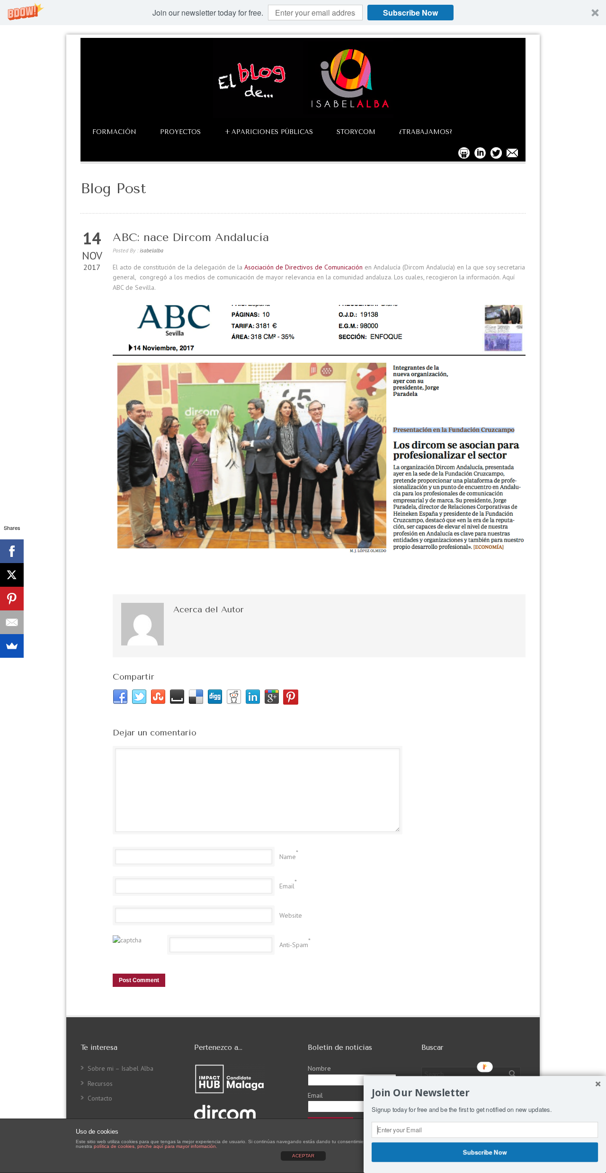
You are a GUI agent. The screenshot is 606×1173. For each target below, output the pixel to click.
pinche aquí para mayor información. (177, 1146)
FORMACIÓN (114, 131)
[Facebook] (12, 551)
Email (286, 886)
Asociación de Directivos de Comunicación (303, 267)
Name (287, 856)
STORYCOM (356, 131)
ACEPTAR (303, 1155)
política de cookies (114, 1146)
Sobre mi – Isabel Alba (120, 1068)
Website (290, 915)
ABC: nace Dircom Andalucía (191, 237)
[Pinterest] (12, 598)
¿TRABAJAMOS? (425, 131)
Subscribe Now (410, 12)
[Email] (12, 622)
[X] (12, 575)
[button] (303, 12)
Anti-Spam (293, 944)
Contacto (100, 1098)
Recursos (100, 1083)
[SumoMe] (12, 646)
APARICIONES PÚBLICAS (268, 131)
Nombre (319, 1068)
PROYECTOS (180, 131)
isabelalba (151, 250)
